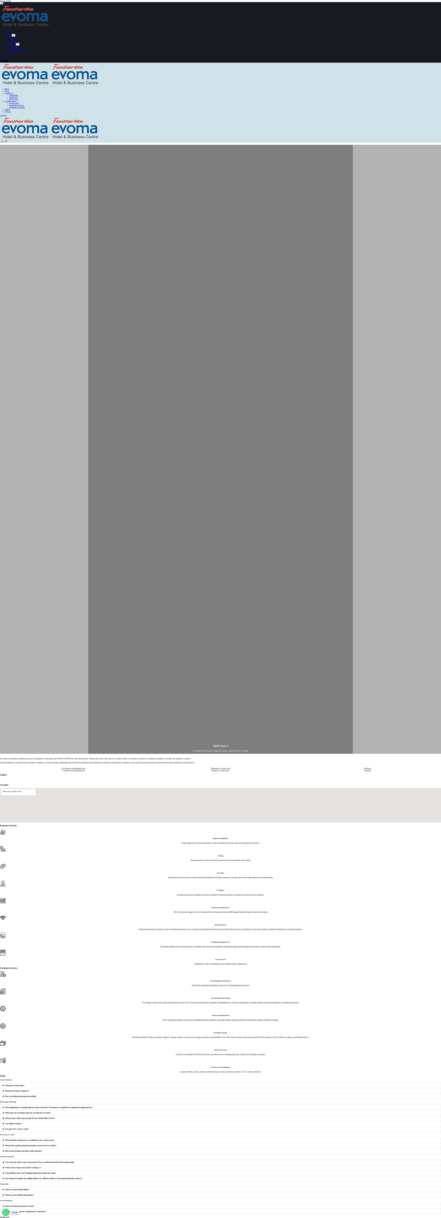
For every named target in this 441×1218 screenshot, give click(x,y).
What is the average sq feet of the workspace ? (23, 1168)
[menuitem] (13, 35)
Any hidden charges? (13, 1124)
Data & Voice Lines (220, 1050)
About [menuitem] (7, 33)
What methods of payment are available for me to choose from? (29, 1140)
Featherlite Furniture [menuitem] (16, 49)
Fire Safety (220, 873)
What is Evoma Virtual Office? (17, 1190)
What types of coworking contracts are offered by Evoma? (28, 1113)
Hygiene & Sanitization (220, 838)
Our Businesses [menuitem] (10, 44)
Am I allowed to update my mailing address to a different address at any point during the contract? (43, 1178)
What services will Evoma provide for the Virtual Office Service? (30, 1118)
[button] (220, 1085)
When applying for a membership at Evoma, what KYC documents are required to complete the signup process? (49, 1107)
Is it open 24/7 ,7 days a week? (17, 1129)
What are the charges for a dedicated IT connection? (25, 1211)
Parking (220, 856)
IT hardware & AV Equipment (220, 1067)
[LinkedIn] (7, 62)
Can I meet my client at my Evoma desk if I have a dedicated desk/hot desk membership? (39, 1162)
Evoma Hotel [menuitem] (14, 47)
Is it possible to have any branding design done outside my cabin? (30, 1173)
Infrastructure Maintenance (220, 907)
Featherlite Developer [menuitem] (17, 51)
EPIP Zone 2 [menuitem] (13, 42)
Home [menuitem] (7, 31)
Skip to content (5, 1)
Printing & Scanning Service (220, 942)
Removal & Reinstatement (220, 1015)
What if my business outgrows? (17, 1091)
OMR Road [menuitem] (13, 38)
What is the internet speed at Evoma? (19, 1206)
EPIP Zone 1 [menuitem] (13, 40)
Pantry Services (220, 959)
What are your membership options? (19, 1195)
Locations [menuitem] (8, 35)
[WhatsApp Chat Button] (5, 1212)
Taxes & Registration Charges (220, 998)
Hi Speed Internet (220, 925)
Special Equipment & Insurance (220, 981)
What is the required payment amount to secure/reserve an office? (30, 1146)
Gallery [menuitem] (7, 53)
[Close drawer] (1, 3)
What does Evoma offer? (14, 1085)
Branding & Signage (220, 1033)
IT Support (220, 890)
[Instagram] (4, 62)
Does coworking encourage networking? (21, 1096)
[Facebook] (1, 62)
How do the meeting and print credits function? (23, 1151)
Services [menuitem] (8, 55)
